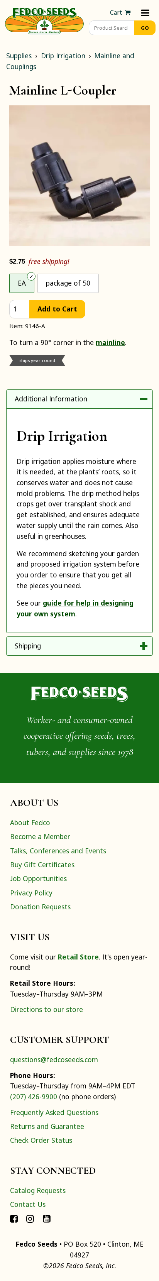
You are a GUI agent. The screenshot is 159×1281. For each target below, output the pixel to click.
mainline (110, 342)
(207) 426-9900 (33, 1096)
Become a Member (40, 836)
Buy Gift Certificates (42, 864)
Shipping (28, 645)
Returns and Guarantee (47, 1126)
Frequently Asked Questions (54, 1112)
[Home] (44, 20)
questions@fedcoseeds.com (54, 1059)
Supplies (19, 55)
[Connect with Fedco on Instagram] (30, 1218)
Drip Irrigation (63, 55)
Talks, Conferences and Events (58, 850)
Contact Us (28, 1204)
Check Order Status (41, 1140)
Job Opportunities (38, 878)
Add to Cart (57, 308)
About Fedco (30, 822)
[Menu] (145, 12)
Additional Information (51, 398)
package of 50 (68, 283)
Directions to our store (46, 1009)
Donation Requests (40, 906)
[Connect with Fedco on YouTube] (47, 1218)
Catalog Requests (38, 1190)
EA (22, 283)
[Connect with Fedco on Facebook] (14, 1218)
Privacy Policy (31, 892)
